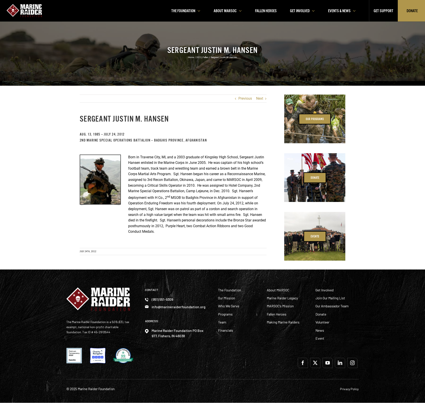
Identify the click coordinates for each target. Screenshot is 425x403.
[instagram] (352, 363)
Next (259, 99)
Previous (245, 99)
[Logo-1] (24, 6)
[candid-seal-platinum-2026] (74, 349)
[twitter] (315, 363)
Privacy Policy (349, 389)
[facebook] (303, 363)
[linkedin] (340, 363)
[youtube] (328, 363)
